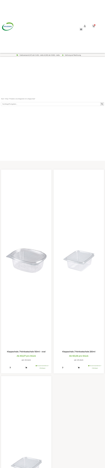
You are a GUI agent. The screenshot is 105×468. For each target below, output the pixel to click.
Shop (6, 99)
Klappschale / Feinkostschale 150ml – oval (26, 352)
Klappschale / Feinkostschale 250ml (78, 352)
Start (2, 99)
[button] (81, 29)
